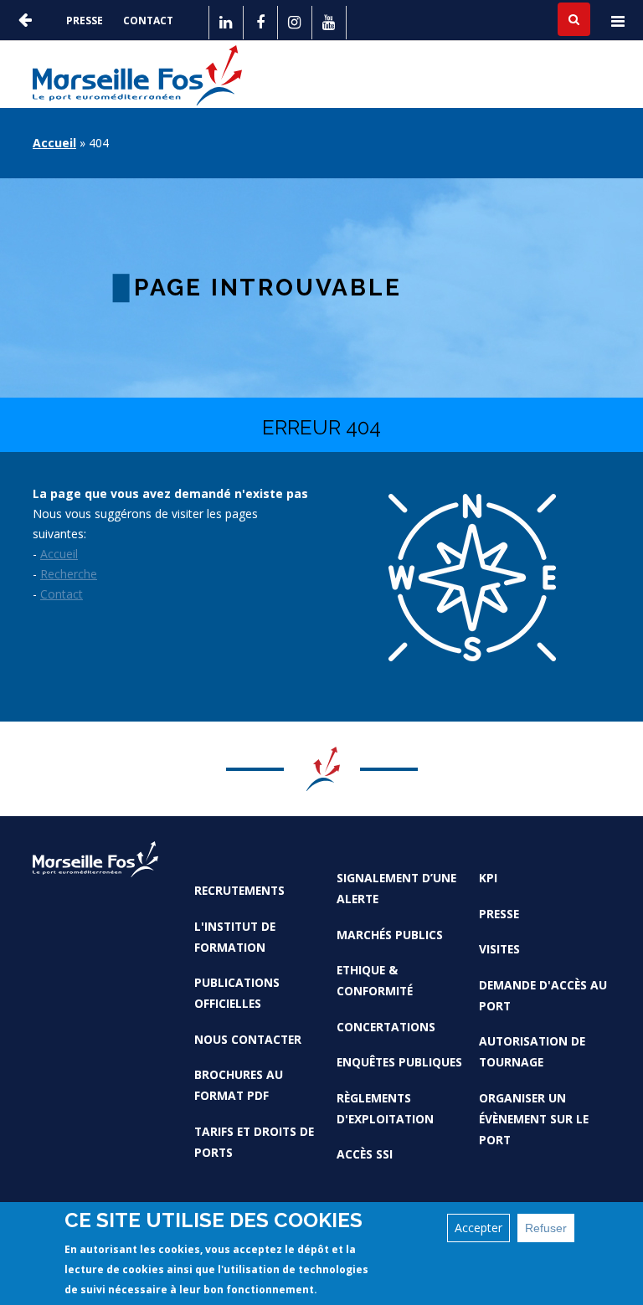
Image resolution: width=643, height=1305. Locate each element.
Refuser (546, 1228)
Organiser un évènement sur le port (534, 1119)
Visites (499, 949)
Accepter (478, 1228)
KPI (488, 878)
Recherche (68, 574)
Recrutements (239, 890)
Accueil (54, 143)
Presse (84, 20)
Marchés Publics (390, 935)
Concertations (386, 1027)
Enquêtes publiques (399, 1062)
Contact (148, 20)
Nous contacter (247, 1039)
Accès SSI (365, 1154)
